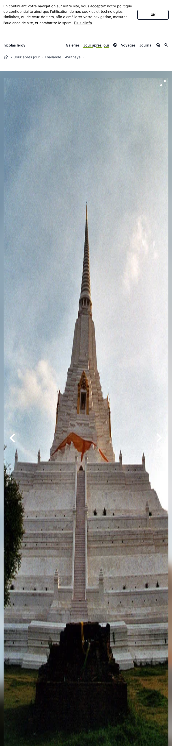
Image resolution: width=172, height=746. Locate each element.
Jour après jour (96, 45)
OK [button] (153, 15)
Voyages (128, 45)
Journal (145, 45)
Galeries (73, 45)
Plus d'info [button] (83, 23)
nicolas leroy (14, 45)
